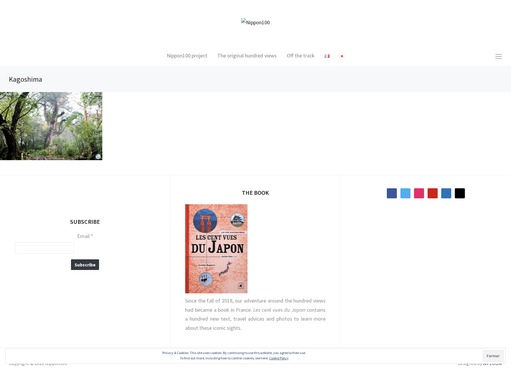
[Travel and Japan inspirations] (255, 22)
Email (85, 236)
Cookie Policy (279, 358)
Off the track (301, 55)
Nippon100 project (187, 55)
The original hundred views (247, 55)
